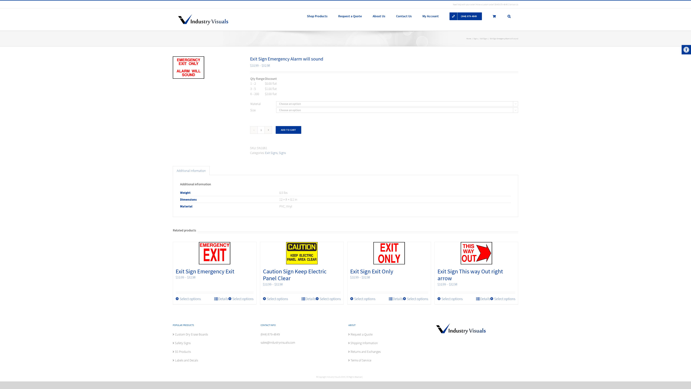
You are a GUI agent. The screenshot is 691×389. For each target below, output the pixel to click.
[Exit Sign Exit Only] (389, 253)
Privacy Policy (369, 376)
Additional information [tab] (191, 171)
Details (223, 298)
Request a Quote (361, 334)
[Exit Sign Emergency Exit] (214, 253)
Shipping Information (364, 343)
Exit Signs (271, 153)
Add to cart (288, 129)
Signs (282, 153)
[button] (686, 49)
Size (253, 110)
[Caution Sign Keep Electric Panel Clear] (302, 253)
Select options (190, 298)
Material (255, 104)
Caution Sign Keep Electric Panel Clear (294, 275)
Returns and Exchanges (366, 352)
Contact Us (513, 4)
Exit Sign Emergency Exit (205, 271)
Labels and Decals (186, 360)
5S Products (183, 352)
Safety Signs (183, 343)
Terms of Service (361, 360)
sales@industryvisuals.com (278, 342)
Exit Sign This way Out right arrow (470, 275)
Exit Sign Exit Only (371, 271)
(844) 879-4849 (501, 4)
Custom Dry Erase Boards (191, 334)
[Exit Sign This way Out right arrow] (476, 253)
